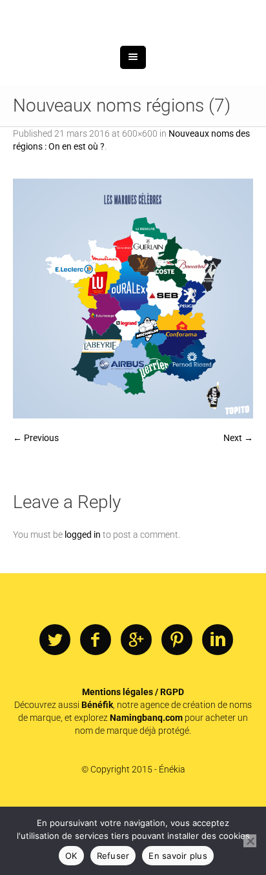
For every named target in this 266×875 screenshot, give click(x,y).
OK (71, 855)
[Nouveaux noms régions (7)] (133, 366)
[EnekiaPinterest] (177, 707)
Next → (238, 505)
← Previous (36, 505)
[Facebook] (95, 707)
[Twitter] (55, 707)
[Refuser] (249, 840)
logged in (83, 601)
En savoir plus (177, 855)
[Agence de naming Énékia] (133, 50)
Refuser (113, 855)
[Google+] (136, 707)
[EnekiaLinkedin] (217, 707)
